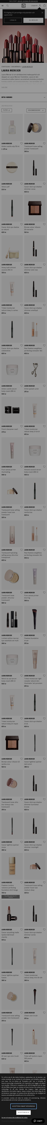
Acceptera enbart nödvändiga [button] (23, 1106)
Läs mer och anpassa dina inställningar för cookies (15, 1117)
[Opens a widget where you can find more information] (38, 1121)
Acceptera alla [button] (23, 1112)
